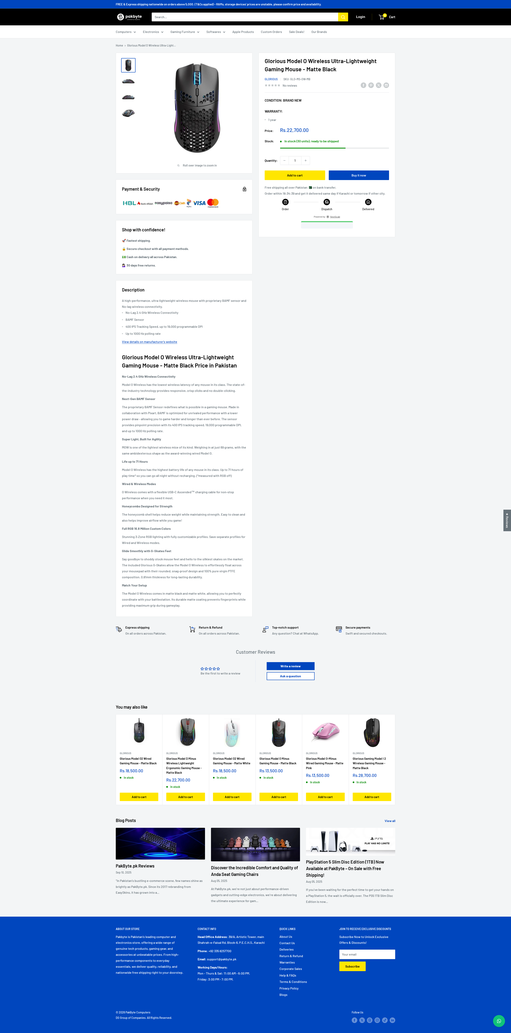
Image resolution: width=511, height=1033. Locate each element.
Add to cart (295, 175)
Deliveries (286, 949)
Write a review (290, 666)
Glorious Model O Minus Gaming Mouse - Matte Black (277, 761)
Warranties (287, 962)
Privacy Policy (289, 988)
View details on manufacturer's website (149, 342)
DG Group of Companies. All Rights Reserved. (144, 1017)
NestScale (335, 217)
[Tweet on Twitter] (378, 85)
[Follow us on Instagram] (377, 1020)
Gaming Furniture (182, 32)
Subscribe (352, 966)
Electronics (151, 32)
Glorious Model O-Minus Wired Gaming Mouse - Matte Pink (324, 763)
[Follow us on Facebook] (354, 1020)
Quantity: (271, 160)
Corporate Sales (290, 969)
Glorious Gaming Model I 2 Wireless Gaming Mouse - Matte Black (369, 763)
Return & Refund (291, 956)
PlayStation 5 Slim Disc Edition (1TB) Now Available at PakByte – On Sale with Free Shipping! (345, 868)
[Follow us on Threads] (369, 1020)
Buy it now (359, 175)
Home (119, 45)
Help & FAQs (287, 975)
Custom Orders (271, 32)
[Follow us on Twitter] (362, 1020)
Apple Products (243, 32)
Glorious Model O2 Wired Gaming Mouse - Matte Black (138, 761)
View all (390, 821)
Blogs (283, 994)
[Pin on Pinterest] (371, 85)
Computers (124, 32)
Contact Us (287, 943)
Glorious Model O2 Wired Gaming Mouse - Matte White (231, 761)
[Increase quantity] (305, 160)
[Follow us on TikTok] (385, 1020)
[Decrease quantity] (284, 160)
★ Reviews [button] (507, 520)
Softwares (213, 32)
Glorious (271, 79)
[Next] (395, 759)
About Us (285, 936)
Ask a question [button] (290, 676)
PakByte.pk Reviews (135, 865)
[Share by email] (386, 85)
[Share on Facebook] (363, 85)
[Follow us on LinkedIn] (392, 1020)
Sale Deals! (296, 32)
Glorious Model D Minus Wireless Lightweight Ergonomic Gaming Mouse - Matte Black (184, 765)
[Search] (343, 17)
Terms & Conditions (293, 981)
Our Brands (319, 32)
